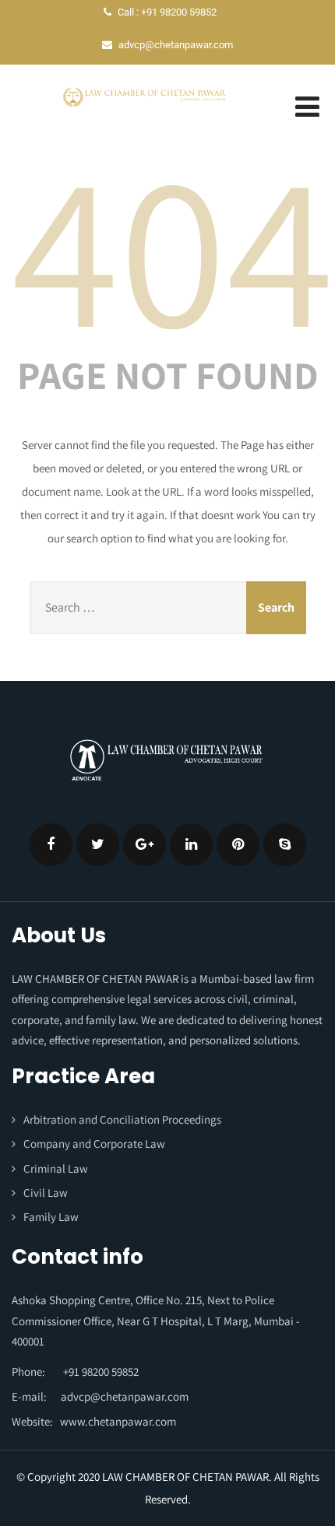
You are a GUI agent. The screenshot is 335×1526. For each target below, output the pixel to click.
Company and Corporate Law (94, 1143)
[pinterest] (238, 844)
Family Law (51, 1216)
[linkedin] (191, 844)
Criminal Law (55, 1168)
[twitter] (97, 844)
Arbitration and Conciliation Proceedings (122, 1119)
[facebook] (51, 844)
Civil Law (45, 1192)
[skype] (284, 844)
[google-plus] (144, 844)
